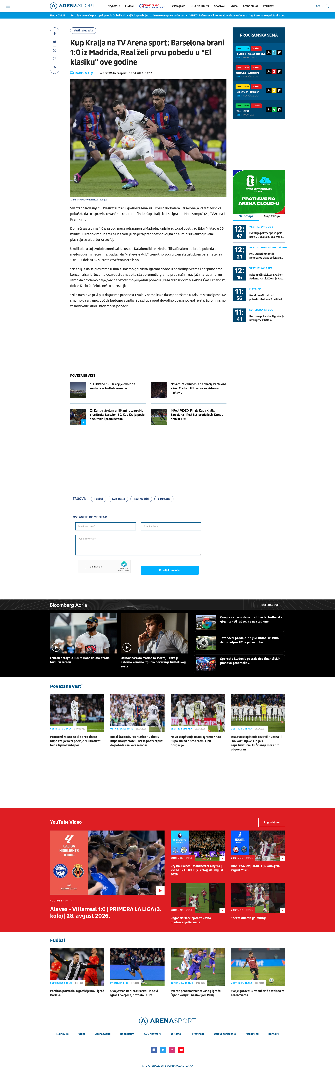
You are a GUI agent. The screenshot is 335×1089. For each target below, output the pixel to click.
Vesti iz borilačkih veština (268, 247)
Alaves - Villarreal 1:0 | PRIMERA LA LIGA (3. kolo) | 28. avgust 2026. (105, 912)
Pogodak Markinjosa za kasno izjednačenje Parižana (191, 920)
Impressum (127, 1034)
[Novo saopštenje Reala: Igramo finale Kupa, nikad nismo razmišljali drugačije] (198, 713)
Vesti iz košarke (261, 268)
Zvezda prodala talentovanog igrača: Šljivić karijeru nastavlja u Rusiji (196, 993)
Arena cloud (250, 6)
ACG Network (152, 1034)
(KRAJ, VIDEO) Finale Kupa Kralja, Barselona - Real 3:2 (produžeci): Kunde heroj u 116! (197, 415)
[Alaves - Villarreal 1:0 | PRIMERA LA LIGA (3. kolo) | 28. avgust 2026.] (107, 863)
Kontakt (273, 1034)
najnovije (62, 1034)
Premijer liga (119, 983)
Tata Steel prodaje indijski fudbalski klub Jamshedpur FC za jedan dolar (249, 640)
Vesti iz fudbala (83, 30)
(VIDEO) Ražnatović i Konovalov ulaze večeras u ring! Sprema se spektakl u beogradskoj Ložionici (234, 15)
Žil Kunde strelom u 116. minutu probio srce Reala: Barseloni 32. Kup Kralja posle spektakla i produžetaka (117, 415)
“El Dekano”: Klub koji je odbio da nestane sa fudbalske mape (112, 386)
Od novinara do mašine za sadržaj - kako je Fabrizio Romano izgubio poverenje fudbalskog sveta (153, 662)
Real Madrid (141, 499)
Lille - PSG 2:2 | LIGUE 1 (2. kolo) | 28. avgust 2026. (255, 868)
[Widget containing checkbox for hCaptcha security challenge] (104, 566)
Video (234, 6)
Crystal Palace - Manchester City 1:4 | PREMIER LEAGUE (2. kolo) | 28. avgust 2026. (197, 870)
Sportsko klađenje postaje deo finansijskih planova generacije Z (250, 661)
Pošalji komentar (170, 570)
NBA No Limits (200, 6)
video (81, 1034)
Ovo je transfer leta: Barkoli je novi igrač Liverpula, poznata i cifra (134, 993)
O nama (176, 1034)
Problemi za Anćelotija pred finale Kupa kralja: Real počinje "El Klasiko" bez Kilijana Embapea (75, 741)
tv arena (150, 1066)
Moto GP (255, 289)
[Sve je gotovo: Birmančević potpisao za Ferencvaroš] (258, 967)
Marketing (252, 1034)
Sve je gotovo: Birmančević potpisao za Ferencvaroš (257, 993)
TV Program (177, 6)
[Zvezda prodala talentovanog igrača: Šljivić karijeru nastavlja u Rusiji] (198, 967)
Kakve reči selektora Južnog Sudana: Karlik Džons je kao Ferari (266, 277)
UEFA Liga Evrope (121, 728)
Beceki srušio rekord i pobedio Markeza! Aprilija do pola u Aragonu (266, 297)
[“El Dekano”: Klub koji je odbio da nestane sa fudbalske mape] (78, 390)
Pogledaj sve (269, 605)
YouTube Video (66, 822)
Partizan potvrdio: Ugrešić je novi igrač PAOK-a (266, 318)
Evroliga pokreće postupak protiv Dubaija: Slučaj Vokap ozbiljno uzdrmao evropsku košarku (113, 15)
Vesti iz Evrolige (261, 226)
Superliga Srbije (261, 309)
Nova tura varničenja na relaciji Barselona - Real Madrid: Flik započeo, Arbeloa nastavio (198, 388)
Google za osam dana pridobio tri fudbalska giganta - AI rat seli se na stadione (251, 619)
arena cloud (102, 1034)
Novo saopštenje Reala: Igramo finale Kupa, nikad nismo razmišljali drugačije (196, 741)
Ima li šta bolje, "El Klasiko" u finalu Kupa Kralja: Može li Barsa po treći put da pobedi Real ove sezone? (136, 741)
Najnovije (114, 6)
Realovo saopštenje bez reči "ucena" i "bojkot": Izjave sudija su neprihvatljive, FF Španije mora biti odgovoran (256, 743)
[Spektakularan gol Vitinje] (258, 898)
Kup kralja (118, 499)
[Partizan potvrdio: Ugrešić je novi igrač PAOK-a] (77, 967)
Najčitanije (272, 216)
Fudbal (129, 6)
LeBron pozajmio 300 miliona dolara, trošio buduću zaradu (79, 660)
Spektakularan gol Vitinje (248, 918)
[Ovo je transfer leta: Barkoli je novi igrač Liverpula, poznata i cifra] (137, 967)
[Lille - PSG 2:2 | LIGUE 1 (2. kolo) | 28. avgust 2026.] (258, 846)
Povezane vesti (83, 376)
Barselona (164, 499)
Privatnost (197, 1034)
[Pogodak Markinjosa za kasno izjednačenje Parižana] (198, 898)
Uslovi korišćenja (225, 1034)
